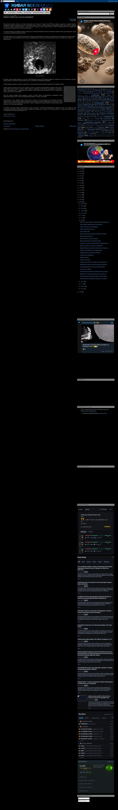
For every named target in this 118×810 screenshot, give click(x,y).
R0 (83, 772)
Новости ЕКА (72, 19)
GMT (99, 132)
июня (81, 217)
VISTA (107, 135)
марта (82, 284)
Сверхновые (107, 118)
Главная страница (39, 126)
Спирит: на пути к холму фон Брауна (89, 226)
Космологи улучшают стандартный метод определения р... (94, 243)
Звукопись (88, 99)
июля (81, 215)
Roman (98, 135)
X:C (90, 772)
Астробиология (88, 90)
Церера (94, 127)
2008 (80, 291)
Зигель (96, 99)
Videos (94, 561)
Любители (80, 106)
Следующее (6, 126)
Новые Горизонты (87, 110)
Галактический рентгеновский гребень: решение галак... (93, 276)
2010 (80, 199)
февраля (82, 286)
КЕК (81, 100)
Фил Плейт (105, 125)
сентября (82, 210)
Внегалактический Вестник (91, 93)
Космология (99, 102)
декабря (82, 203)
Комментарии (82, 800)
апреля (82, 281)
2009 (80, 201)
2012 (80, 194)
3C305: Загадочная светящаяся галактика (90, 252)
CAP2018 (112, 129)
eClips (89, 130)
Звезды (80, 99)
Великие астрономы (103, 91)
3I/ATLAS (89, 88)
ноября (82, 206)
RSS (113, 557)
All (79, 561)
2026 (80, 168)
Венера (110, 91)
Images (99, 561)
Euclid (89, 132)
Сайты (91, 118)
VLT (111, 135)
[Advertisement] (40, 141)
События (79, 122)
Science (88, 561)
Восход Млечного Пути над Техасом (89, 238)
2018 (80, 180)
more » (79, 578)
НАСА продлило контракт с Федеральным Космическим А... (94, 222)
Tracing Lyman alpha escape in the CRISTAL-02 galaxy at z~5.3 (95, 639)
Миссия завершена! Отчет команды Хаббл (90, 240)
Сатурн (97, 118)
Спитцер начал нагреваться (87, 255)
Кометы (103, 100)
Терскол (86, 125)
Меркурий (96, 105)
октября (82, 208)
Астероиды (80, 90)
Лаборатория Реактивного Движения (94, 104)
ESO (103, 130)
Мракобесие (104, 107)
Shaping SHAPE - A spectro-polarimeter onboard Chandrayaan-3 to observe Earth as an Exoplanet (95, 682)
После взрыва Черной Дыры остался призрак (91, 224)
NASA (81, 135)
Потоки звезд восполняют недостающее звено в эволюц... (94, 271)
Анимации (103, 88)
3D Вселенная (81, 88)
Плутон (102, 111)
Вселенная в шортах (83, 95)
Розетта (84, 118)
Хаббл (87, 127)
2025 (80, 171)
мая (81, 220)
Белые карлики (87, 91)
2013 (80, 192)
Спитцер (80, 123)
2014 (80, 190)
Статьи (99, 123)
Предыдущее (73, 126)
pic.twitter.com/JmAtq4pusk (89, 411)
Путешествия (99, 116)
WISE (79, 137)
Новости (103, 109)
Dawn (85, 130)
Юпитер (101, 129)
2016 (80, 185)
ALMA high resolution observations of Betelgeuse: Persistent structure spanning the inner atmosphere (94, 611)
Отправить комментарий (9, 123)
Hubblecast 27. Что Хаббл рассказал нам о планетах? (93, 273)
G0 (80, 772)
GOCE (103, 132)
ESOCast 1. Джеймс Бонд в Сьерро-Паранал (91, 250)
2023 (80, 176)
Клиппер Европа (95, 100)
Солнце (109, 122)
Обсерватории (97, 110)
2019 (80, 178)
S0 (86, 772)
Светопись (81, 120)
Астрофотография (98, 90)
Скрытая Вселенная (107, 120)
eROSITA (98, 130)
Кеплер (86, 100)
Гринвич (107, 96)
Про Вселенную (91, 114)
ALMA (107, 129)
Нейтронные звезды (89, 108)
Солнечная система (92, 122)
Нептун (97, 108)
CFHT (80, 130)
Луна (110, 104)
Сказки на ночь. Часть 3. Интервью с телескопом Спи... (93, 262)
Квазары (112, 99)
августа (82, 213)
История (104, 99)
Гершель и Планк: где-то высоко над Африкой (18, 17)
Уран (90, 125)
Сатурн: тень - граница (85, 269)
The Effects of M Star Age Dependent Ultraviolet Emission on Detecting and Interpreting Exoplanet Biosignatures (94, 597)
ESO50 (110, 130)
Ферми (98, 125)
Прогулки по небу (104, 114)
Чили (85, 129)
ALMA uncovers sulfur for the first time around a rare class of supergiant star (99, 696)
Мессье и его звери (106, 106)
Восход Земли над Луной (86, 236)
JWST (91, 133)
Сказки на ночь (96, 120)
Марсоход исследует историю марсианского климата (93, 233)
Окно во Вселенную (107, 110)
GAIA (93, 132)
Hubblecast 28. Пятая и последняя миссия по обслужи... (93, 264)
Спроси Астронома (90, 123)
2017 (80, 183)
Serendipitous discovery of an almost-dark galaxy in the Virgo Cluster (95, 625)
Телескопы (105, 123)
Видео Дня (80, 93)
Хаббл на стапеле (84, 257)
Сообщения (82, 798)
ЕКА (11, 115)
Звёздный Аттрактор (106, 98)
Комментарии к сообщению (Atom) (20, 128)
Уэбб (94, 125)
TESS (103, 135)
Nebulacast (91, 135)
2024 (80, 173)
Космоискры (88, 102)
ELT (93, 130)
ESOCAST (81, 132)
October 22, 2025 (103, 413)
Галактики (95, 95)
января (82, 288)
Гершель (8, 115)
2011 (80, 197)
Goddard (109, 132)
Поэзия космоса (91, 113)
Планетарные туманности (84, 111)
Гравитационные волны (83, 96)
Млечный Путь (93, 107)
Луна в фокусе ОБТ (85, 231)
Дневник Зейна (88, 98)
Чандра (101, 127)
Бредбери (95, 91)
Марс (88, 106)
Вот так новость (106, 93)
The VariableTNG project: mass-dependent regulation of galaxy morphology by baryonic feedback (95, 668)
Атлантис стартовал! (85, 259)
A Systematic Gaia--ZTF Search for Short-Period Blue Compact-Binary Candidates (95, 583)
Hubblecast (81, 133)
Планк (14, 115)
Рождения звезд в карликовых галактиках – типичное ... (93, 278)
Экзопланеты (92, 129)
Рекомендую (109, 116)
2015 (80, 187)
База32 (107, 90)
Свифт (89, 120)
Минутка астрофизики (83, 107)
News (83, 561)
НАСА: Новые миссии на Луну (87, 229)
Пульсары (91, 116)
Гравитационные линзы (96, 96)
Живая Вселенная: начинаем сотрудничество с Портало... (94, 248)
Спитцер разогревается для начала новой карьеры (92, 266)
